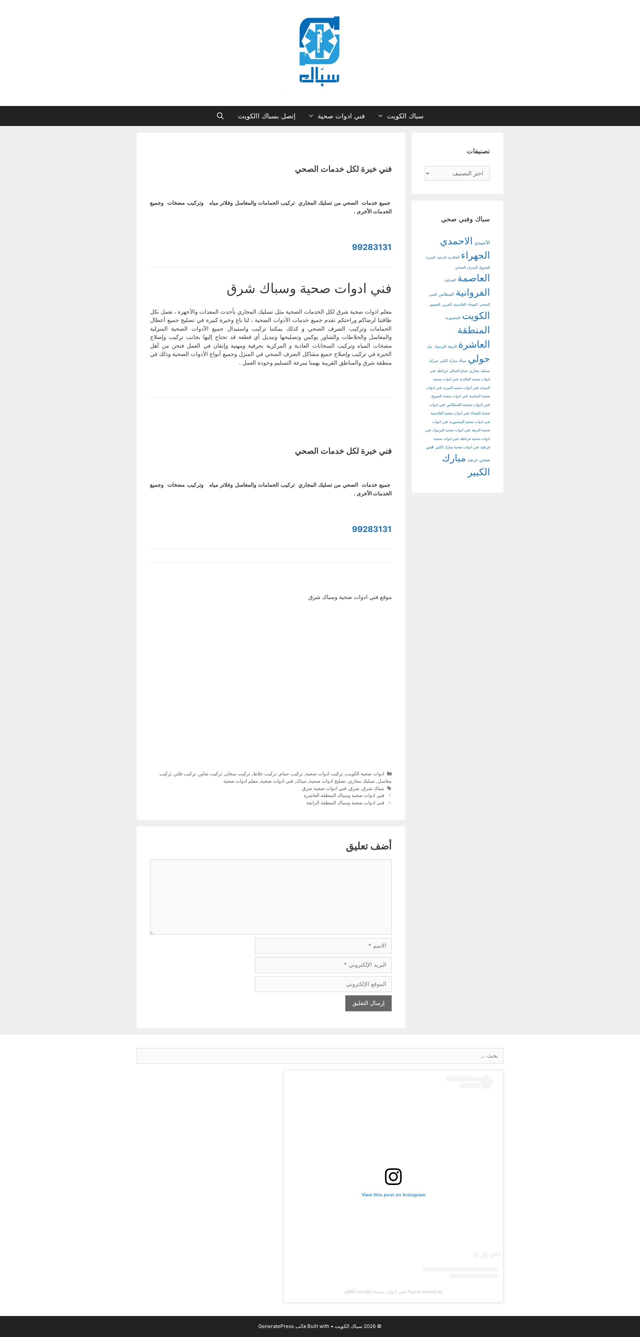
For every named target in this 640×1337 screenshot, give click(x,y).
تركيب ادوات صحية (324, 773)
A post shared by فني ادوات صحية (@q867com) (393, 1291)
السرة (430, 257)
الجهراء (475, 255)
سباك (301, 781)
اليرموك (440, 346)
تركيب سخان (237, 773)
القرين (447, 304)
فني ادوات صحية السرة (460, 388)
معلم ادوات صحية (240, 781)
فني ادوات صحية (341, 116)
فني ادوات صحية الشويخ (449, 396)
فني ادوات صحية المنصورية (469, 422)
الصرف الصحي (466, 267)
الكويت (476, 315)
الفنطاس (446, 294)
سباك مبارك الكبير (453, 361)
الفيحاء (473, 304)
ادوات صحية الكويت (365, 773)
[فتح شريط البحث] (221, 116)
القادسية (459, 304)
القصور (434, 304)
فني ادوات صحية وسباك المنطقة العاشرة (344, 795)
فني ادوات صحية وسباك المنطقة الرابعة (345, 802)
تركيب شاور (210, 773)
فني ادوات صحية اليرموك (451, 430)
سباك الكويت (405, 116)
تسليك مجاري (361, 781)
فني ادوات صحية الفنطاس (468, 404)
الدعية (441, 257)
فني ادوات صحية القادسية (450, 413)
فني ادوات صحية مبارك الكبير (457, 447)
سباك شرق (373, 788)
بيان (429, 346)
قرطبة (472, 460)
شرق (354, 788)
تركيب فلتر (185, 773)
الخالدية (453, 257)
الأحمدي (482, 242)
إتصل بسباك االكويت (267, 116)
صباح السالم (459, 371)
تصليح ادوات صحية (327, 781)
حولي (479, 358)
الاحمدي (456, 241)
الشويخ (484, 267)
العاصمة (473, 278)
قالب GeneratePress (282, 1326)
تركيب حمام (291, 773)
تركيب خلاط (265, 773)
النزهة (452, 346)
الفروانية (473, 292)
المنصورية (452, 318)
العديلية (450, 280)
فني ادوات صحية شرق (324, 788)
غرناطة (442, 371)
